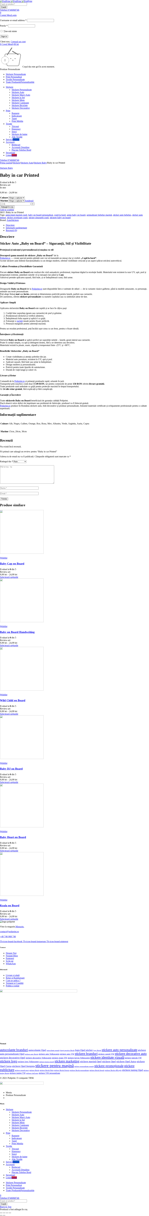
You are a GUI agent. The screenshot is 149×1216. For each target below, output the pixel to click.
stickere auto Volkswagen (49, 1054)
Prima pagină (6, 163)
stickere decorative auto (131, 1053)
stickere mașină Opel (91, 1061)
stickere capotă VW (106, 1054)
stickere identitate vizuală (107, 1057)
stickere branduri (86, 1053)
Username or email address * (13, 20)
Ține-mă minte (10, 31)
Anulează (29, 200)
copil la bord (60, 215)
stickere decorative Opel (12, 1057)
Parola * (4, 25)
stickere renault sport (22, 1070)
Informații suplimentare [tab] (16, 228)
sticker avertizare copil (17, 217)
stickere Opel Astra (126, 1061)
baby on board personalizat (40, 215)
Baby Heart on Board (13, 837)
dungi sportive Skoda (67, 1050)
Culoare (4, 197)
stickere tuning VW (18, 1073)
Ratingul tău (6, 461)
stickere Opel (109, 1061)
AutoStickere (13, 220)
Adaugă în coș (7, 207)
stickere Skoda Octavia (61, 1070)
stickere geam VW (59, 1058)
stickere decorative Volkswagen (38, 1058)
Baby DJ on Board (11, 768)
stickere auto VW (67, 1054)
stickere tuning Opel (132, 1070)
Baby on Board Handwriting (17, 632)
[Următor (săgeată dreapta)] (4, 1215)
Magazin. (19, 926)
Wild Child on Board (12, 700)
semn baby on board (76, 215)
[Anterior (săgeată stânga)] (1, 1215)
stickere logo (8, 1061)
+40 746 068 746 (8, 936)
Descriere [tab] (10, 225)
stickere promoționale (109, 1066)
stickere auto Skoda (31, 1054)
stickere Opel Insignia (23, 1066)
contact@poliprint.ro (9, 931)
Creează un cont (18, 41)
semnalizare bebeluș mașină (99, 215)
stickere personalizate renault (84, 1066)
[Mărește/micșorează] (1, 1212)
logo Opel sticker (84, 1050)
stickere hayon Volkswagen (79, 1058)
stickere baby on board (60, 217)
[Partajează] (7, 1212)
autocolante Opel (37, 1050)
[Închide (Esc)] (10, 1212)
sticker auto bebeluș (122, 215)
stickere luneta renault (46, 1062)
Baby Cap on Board (12, 563)
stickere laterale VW (133, 1058)
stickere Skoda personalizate (79, 1070)
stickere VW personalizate (49, 1073)
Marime (4, 200)
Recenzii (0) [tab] (11, 230)
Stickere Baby (40, 163)
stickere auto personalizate (119, 1050)
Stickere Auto (27, 163)
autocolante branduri (14, 1050)
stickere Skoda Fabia (47, 1070)
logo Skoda (97, 1050)
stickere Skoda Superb (96, 1070)
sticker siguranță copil (39, 217)
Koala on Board (9, 905)
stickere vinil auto (32, 1073)
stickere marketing (67, 1061)
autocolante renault (53, 1050)
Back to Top (5, 1207)
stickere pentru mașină (54, 1065)
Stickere (16, 163)
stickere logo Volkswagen (28, 1062)
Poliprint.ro (5, 258)
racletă (20, 321)
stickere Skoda (34, 1070)
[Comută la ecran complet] (4, 1212)
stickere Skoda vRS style (113, 1070)
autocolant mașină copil (16, 215)
